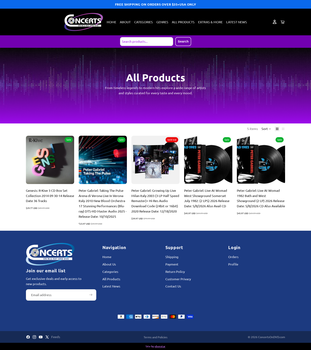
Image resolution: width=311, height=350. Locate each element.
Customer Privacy (178, 279)
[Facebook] (28, 337)
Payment (171, 264)
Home (106, 257)
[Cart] (283, 22)
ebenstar (160, 346)
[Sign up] (91, 295)
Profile (233, 264)
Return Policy (175, 271)
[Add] (68, 178)
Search (183, 41)
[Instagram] (34, 337)
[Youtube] (41, 337)
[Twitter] (47, 337)
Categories (110, 271)
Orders (233, 257)
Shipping (171, 257)
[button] (266, 129)
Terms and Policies (155, 337)
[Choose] (227, 178)
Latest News (111, 286)
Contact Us (173, 286)
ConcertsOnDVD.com (271, 337)
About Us (109, 264)
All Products (111, 279)
